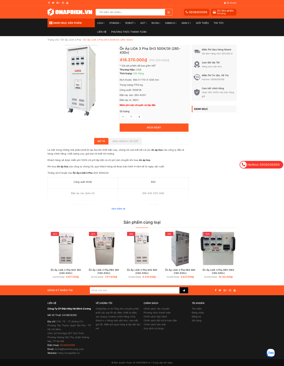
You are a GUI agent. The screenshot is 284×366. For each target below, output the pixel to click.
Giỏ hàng (197, 320)
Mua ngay (75, 277)
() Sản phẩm (225, 12)
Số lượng (125, 111)
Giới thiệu (202, 23)
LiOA (100, 23)
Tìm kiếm (197, 308)
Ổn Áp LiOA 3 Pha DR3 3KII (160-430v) (104, 271)
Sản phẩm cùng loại (142, 222)
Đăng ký (196, 316)
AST (143, 23)
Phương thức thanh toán (157, 312)
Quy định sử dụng (154, 328)
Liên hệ (101, 31)
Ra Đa (155, 23)
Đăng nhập (198, 312)
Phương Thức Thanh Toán (128, 31)
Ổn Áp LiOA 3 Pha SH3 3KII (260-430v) (66, 271)
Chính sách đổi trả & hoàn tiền (160, 320)
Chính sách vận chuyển (156, 308)
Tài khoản (231, 2)
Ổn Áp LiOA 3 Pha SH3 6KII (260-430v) (142, 271)
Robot (130, 23)
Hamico (170, 23)
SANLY (185, 23)
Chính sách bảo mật (155, 324)
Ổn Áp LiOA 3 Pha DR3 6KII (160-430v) (180, 271)
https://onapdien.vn (69, 353)
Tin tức (219, 23)
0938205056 (198, 12)
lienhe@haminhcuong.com (69, 349)
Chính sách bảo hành (155, 316)
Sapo (170, 362)
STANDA (114, 23)
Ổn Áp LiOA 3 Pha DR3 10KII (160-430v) (218, 271)
